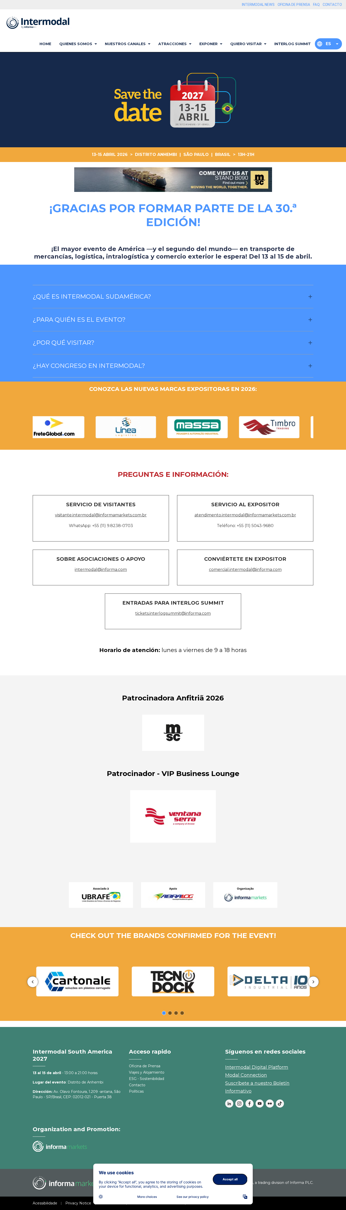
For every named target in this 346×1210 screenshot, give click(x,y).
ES (328, 43)
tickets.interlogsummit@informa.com (173, 613)
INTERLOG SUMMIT (292, 44)
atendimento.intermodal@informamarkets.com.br (245, 515)
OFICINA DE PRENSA (294, 5)
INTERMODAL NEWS (258, 5)
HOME (45, 44)
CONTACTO (332, 5)
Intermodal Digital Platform (256, 1067)
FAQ (316, 5)
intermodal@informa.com (101, 569)
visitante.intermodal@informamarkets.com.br (101, 515)
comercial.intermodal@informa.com (245, 569)
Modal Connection (246, 1075)
